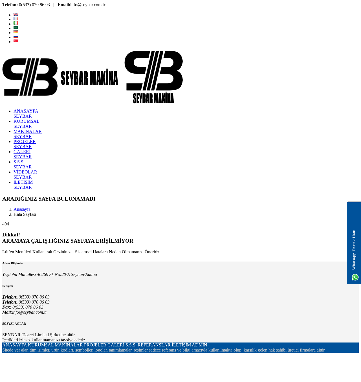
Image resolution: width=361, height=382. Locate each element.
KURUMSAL (41, 345)
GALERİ (115, 345)
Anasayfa (22, 209)
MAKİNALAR (69, 345)
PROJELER (95, 345)
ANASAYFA (14, 345)
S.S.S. (131, 345)
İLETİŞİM (181, 345)
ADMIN (199, 345)
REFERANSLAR (154, 345)
